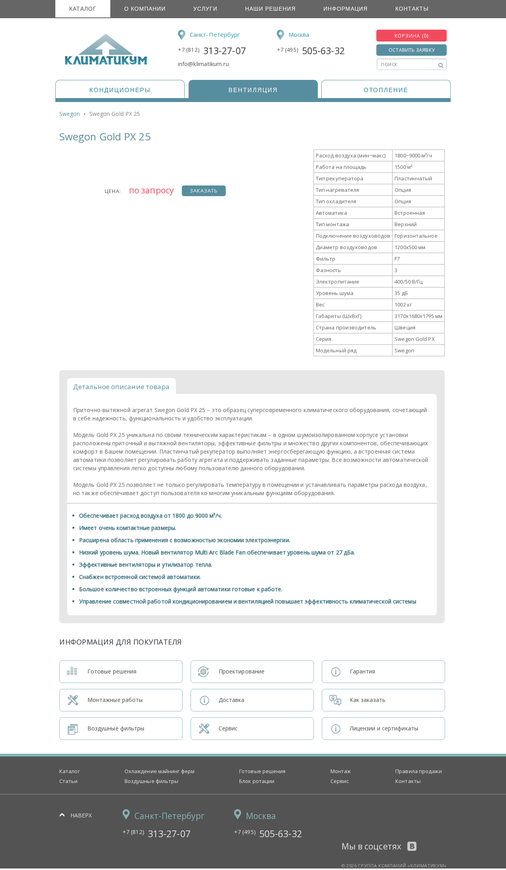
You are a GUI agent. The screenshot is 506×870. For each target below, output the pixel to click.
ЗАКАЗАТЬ (204, 190)
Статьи (68, 781)
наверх (81, 815)
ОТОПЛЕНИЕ (386, 90)
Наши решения (270, 9)
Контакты (412, 9)
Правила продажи (418, 771)
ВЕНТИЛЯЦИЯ (253, 90)
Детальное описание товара (121, 386)
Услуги (205, 9)
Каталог (82, 9)
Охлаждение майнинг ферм (159, 771)
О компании (145, 9)
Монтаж (340, 771)
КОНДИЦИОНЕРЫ (120, 90)
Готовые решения (262, 771)
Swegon (69, 113)
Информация (345, 9)
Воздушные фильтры (152, 781)
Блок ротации (256, 781)
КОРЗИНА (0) (412, 35)
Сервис (339, 781)
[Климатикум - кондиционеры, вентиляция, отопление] (103, 63)
